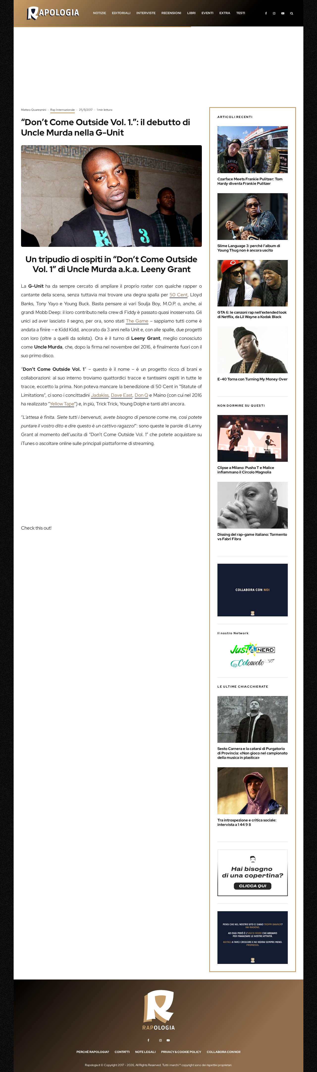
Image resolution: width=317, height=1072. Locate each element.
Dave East (121, 395)
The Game (137, 321)
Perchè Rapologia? (93, 1052)
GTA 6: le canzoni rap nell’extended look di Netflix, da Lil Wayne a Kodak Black (252, 314)
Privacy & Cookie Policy (181, 1052)
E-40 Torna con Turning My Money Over (252, 379)
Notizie (99, 13)
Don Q (141, 395)
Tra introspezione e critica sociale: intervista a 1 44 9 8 (246, 822)
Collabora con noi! (223, 1052)
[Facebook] (266, 13)
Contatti (122, 1052)
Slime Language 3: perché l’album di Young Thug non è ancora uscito (248, 248)
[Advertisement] (158, 70)
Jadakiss (99, 395)
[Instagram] (274, 13)
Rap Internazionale (62, 110)
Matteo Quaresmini (33, 110)
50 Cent (178, 295)
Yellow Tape (62, 404)
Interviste (146, 13)
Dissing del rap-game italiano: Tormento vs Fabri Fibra (252, 536)
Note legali (145, 1052)
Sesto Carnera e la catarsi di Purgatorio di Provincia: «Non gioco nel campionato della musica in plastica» (252, 753)
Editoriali (121, 13)
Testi (240, 13)
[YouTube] (282, 13)
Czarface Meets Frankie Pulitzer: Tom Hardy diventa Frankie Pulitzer (250, 181)
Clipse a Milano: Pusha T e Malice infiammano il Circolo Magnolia (245, 470)
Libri (191, 13)
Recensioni (171, 13)
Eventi (207, 13)
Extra (224, 13)
